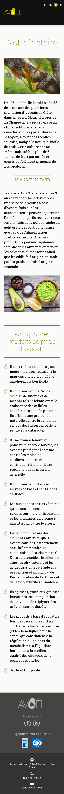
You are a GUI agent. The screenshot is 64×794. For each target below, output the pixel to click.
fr (56, 4)
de (61, 4)
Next (55, 75)
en (50, 4)
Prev (8, 75)
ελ (45, 4)
